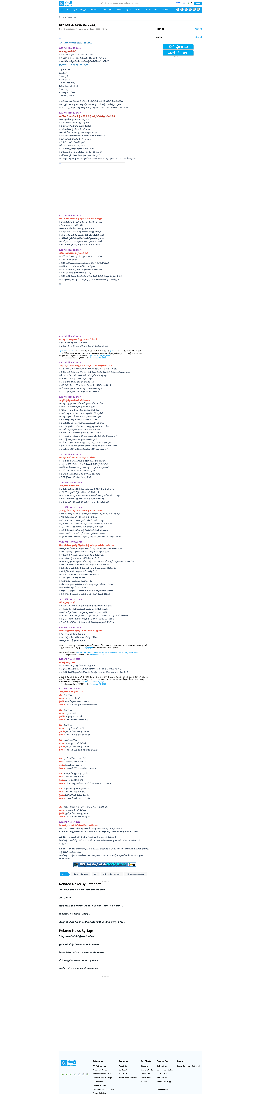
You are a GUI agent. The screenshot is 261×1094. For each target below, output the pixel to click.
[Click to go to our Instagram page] (190, 9)
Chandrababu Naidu (80, 874)
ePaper (177, 3)
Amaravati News (100, 1070)
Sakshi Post (146, 1078)
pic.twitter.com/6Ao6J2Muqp (126, 652)
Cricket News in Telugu (102, 1078)
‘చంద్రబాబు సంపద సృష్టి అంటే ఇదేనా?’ (103, 936)
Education (145, 1066)
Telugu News (162, 1074)
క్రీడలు (111, 10)
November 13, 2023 (98, 358)
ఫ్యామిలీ (128, 10)
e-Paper (165, 9)
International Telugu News (104, 1089)
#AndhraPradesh (95, 652)
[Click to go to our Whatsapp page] (182, 9)
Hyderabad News (100, 1085)
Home (61, 17)
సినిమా (103, 10)
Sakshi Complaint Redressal (188, 1066)
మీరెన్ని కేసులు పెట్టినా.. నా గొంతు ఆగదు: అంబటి (103, 952)
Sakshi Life (145, 1074)
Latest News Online (165, 1070)
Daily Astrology (163, 1066)
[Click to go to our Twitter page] (186, 9)
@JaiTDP (113, 351)
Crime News (98, 1082)
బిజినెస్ (119, 10)
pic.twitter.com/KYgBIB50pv (101, 356)
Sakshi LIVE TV (147, 1070)
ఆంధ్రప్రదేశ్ (83, 10)
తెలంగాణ (94, 10)
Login (198, 3)
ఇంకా (156, 10)
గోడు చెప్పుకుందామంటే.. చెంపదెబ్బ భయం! (103, 960)
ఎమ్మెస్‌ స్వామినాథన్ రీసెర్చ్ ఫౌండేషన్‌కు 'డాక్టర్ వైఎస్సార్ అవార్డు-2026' (102, 922)
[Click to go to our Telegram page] (83, 1074)
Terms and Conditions (128, 1078)
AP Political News (100, 1066)
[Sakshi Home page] (65, 3)
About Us (123, 1066)
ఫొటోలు (137, 10)
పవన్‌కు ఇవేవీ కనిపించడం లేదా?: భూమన (104, 968)
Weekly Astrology (164, 1082)
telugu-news (72, 17)
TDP (95, 874)
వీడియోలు (147, 10)
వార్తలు (74, 10)
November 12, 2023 (98, 684)
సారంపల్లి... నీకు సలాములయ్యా (103, 914)
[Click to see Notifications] (184, 3)
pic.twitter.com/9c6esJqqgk (93, 682)
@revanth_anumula (68, 351)
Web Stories (162, 1078)
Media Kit (123, 1074)
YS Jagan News (163, 1089)
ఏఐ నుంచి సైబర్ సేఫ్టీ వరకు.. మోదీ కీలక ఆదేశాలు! (103, 890)
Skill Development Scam (135, 874)
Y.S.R (159, 1085)
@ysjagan (89, 648)
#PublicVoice (82, 652)
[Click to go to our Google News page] (198, 9)
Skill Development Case (111, 874)
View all (198, 29)
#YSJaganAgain (108, 652)
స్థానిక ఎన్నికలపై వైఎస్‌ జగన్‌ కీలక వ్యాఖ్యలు (103, 944)
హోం (67, 9)
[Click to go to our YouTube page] (194, 9)
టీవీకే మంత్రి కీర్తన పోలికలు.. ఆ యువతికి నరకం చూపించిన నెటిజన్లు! (102, 906)
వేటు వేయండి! (103, 898)
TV (191, 3)
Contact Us (123, 1070)
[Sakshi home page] (68, 1063)
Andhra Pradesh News (102, 1074)
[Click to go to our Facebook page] (177, 9)
